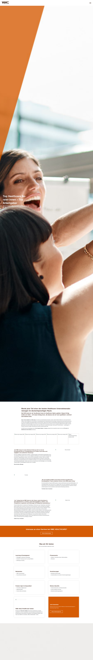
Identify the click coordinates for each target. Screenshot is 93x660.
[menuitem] (90, 3)
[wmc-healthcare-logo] (8, 3)
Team (25, 419)
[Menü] (90, 3)
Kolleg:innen (29, 421)
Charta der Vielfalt (23, 610)
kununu (34, 429)
